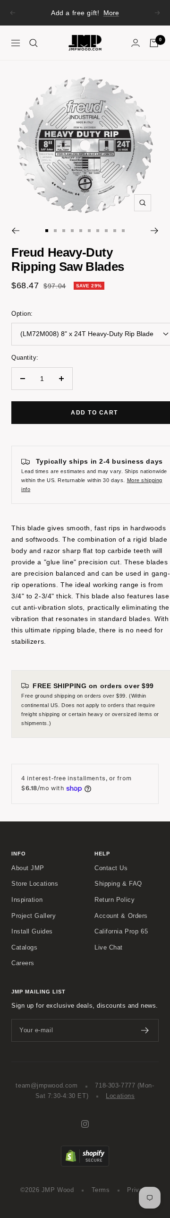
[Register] (145, 1030)
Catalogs (24, 947)
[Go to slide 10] (123, 230)
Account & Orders (121, 916)
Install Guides (32, 931)
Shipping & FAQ (118, 884)
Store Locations (34, 884)
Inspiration (26, 900)
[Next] (155, 230)
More (111, 13)
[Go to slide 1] (46, 230)
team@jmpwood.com (46, 1085)
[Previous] (15, 230)
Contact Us (111, 868)
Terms (101, 1190)
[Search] (33, 43)
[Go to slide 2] (55, 230)
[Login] (135, 43)
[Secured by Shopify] (85, 1150)
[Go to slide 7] (97, 230)
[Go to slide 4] (72, 230)
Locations (120, 1096)
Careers (22, 963)
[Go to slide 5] (80, 230)
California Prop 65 (121, 931)
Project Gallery (33, 916)
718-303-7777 (115, 1085)
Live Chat (108, 947)
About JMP (27, 868)
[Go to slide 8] (106, 230)
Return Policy (114, 900)
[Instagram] (85, 1124)
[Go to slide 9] (114, 230)
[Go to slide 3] (63, 230)
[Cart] (154, 43)
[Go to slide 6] (89, 230)
